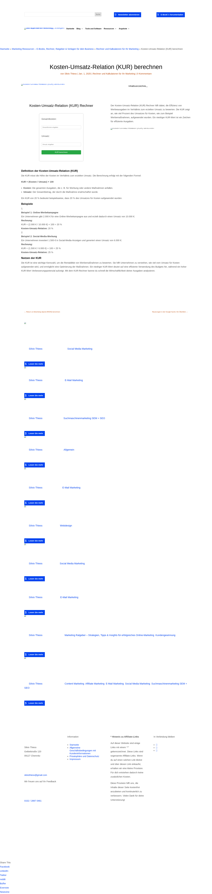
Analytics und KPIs (65, 818)
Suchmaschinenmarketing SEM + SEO (84, 418)
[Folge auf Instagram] (156, 750)
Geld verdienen (160, 818)
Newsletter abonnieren (128, 15)
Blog (78, 29)
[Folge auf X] (156, 747)
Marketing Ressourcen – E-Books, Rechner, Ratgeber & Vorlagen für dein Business (53, 49)
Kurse (103, 823)
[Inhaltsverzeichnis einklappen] (147, 86)
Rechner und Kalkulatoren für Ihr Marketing (117, 49)
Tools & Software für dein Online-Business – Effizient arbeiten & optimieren (75, 839)
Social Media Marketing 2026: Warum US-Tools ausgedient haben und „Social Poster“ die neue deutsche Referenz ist (104, 336)
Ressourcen (109, 29)
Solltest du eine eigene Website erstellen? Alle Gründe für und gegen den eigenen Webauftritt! (105, 516)
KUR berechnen (61, 152)
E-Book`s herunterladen (172, 15)
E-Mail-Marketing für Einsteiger (68, 373)
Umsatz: (46, 136)
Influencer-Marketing (38, 823)
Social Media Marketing (79, 348)
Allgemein (69, 449)
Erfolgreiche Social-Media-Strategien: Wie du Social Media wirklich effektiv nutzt (97, 554)
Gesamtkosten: (49, 119)
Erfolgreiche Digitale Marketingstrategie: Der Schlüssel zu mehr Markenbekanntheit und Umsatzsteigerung (105, 625)
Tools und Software (93, 29)
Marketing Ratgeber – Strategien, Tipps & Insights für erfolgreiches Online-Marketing (109, 635)
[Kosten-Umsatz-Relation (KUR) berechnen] (43, 84)
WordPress (158, 839)
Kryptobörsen (67, 823)
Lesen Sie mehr (35, 364)
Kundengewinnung (165, 635)
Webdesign (66, 525)
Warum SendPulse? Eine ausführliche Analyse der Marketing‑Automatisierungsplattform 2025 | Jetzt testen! (104, 478)
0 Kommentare (144, 73)
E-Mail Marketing (74, 380)
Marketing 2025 (46, 443)
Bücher (96, 818)
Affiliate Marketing (94, 683)
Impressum (75, 759)
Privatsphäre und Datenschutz (84, 756)
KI (55, 823)
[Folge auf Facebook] (156, 745)
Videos (131, 839)
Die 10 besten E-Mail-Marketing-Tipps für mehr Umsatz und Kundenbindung (102, 587)
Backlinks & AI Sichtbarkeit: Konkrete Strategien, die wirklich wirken (98, 408)
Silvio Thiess (71, 73)
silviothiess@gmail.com (35, 775)
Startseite (70, 29)
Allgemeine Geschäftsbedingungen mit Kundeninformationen (83, 750)
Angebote (123, 29)
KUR (74, 106)
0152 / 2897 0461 (33, 801)
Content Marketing (74, 683)
